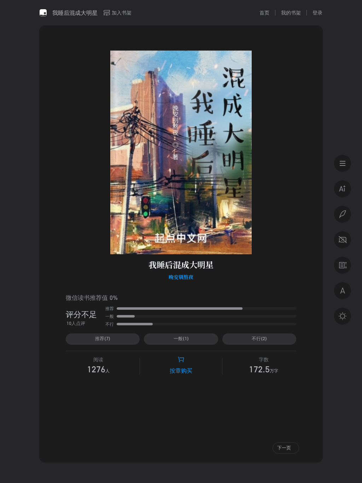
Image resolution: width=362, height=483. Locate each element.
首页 (264, 13)
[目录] (342, 163)
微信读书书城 (43, 12)
